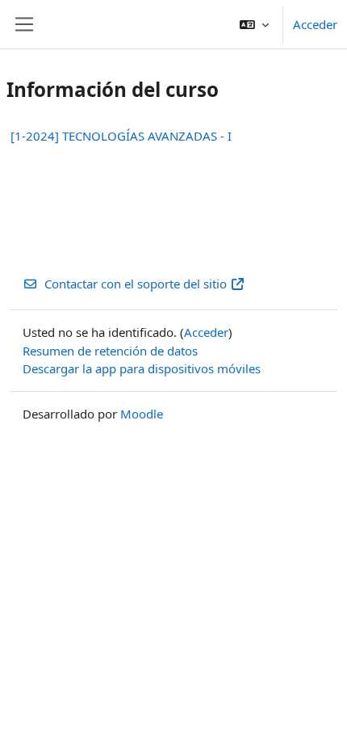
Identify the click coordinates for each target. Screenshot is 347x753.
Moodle (141, 414)
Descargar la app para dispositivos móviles (142, 368)
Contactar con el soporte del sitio (135, 284)
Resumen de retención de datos (110, 351)
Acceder (315, 24)
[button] (254, 24)
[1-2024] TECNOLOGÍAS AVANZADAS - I (121, 136)
